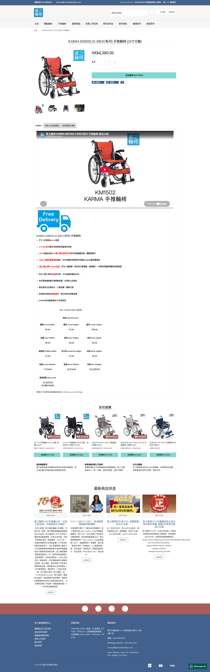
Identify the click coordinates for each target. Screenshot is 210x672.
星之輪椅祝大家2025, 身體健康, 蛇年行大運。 (123, 523)
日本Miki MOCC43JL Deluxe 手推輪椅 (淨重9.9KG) (134, 444)
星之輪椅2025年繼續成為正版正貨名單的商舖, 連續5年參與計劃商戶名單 (159, 524)
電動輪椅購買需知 (42, 635)
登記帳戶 (173, 2)
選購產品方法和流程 (43, 629)
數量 (93, 62)
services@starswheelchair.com (68, 2)
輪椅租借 (76, 24)
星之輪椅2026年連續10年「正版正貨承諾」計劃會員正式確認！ (50, 523)
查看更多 (150, 24)
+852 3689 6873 (119, 638)
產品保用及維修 (41, 632)
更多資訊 (123, 24)
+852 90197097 (139, 2)
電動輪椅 (48, 24)
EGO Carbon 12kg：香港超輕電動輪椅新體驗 (87, 523)
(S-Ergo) (42, 247)
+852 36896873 (46, 2)
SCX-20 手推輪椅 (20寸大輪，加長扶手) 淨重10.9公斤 (75, 444)
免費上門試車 (92, 24)
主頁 (37, 24)
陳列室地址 (108, 24)
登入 (164, 2)
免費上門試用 (40, 639)
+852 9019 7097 (130, 643)
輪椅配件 (137, 24)
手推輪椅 (62, 24)
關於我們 (38, 642)
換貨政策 (38, 645)
